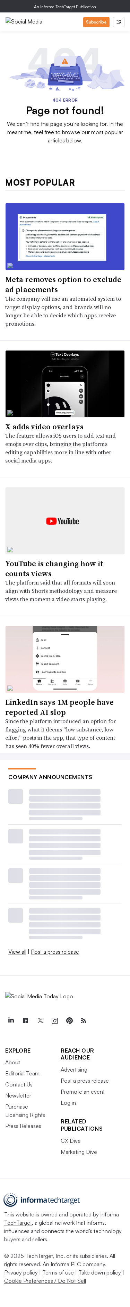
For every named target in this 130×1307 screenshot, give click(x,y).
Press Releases (23, 1125)
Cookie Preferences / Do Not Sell (45, 1280)
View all (17, 951)
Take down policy (99, 1272)
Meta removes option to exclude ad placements (63, 284)
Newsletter (18, 1095)
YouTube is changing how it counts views (54, 568)
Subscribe (96, 22)
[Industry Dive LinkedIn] (10, 1021)
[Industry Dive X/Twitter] (40, 1021)
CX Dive (71, 1140)
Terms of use (58, 1272)
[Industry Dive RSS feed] (83, 1021)
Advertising (74, 1069)
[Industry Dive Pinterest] (69, 1021)
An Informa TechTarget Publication (65, 6)
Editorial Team (22, 1073)
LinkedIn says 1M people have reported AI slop (59, 707)
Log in (68, 1102)
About (12, 1062)
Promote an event (83, 1091)
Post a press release (55, 951)
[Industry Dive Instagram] (54, 1021)
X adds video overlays (44, 426)
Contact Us (19, 1084)
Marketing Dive (79, 1151)
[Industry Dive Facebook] (25, 1021)
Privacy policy (21, 1272)
